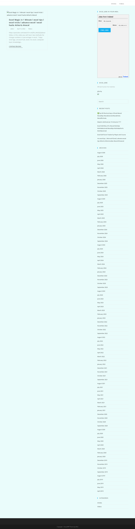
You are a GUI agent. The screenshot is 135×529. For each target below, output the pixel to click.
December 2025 (102, 183)
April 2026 (100, 168)
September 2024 (102, 241)
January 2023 (101, 318)
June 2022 (100, 345)
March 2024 (101, 264)
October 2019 (101, 468)
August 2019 (101, 476)
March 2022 (101, 356)
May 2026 (100, 164)
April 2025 (100, 214)
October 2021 (101, 376)
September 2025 (102, 195)
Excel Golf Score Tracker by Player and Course (111, 135)
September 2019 (102, 472)
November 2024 (102, 233)
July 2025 (100, 203)
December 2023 (102, 276)
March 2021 (101, 403)
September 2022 (102, 333)
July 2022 (100, 341)
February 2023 (101, 314)
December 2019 (102, 460)
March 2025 (101, 218)
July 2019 (100, 479)
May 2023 (100, 303)
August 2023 (101, 291)
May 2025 (100, 210)
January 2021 (101, 410)
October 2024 (101, 237)
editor (12, 29)
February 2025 (101, 222)
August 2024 (101, 245)
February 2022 (101, 360)
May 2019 (100, 487)
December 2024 (102, 230)
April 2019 (100, 491)
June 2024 (100, 253)
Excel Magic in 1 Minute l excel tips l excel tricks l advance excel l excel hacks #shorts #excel (26, 22)
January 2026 (101, 180)
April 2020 (100, 445)
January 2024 (101, 272)
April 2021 (100, 399)
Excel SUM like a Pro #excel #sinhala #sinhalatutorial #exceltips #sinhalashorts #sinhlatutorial (110, 128)
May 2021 (100, 395)
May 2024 (100, 256)
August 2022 (101, 337)
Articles (99, 503)
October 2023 (101, 283)
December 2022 (102, 322)
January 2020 (101, 456)
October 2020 (101, 422)
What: (100, 21)
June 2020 (100, 437)
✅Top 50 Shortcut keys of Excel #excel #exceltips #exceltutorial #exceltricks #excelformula (109, 115)
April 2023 (100, 306)
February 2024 (101, 268)
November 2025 (102, 187)
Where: (115, 25)
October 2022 (101, 330)
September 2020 (102, 426)
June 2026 (100, 160)
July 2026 (100, 156)
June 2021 (100, 391)
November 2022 (102, 326)
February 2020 (101, 453)
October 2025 (101, 191)
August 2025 (101, 199)
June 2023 (100, 299)
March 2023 (101, 310)
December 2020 (102, 414)
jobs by (121, 77)
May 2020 (100, 441)
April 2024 (100, 260)
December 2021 (102, 368)
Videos (30, 29)
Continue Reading (15, 46)
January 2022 (101, 364)
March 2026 (101, 172)
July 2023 (100, 295)
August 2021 (101, 383)
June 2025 (100, 206)
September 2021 (102, 379)
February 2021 (101, 406)
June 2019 (100, 483)
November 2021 (102, 372)
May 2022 (100, 349)
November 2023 (102, 280)
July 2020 (100, 433)
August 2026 (101, 153)
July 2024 (100, 249)
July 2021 (100, 387)
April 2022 (100, 353)
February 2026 (101, 176)
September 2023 (102, 287)
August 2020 (101, 429)
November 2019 (102, 464)
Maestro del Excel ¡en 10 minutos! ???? (109, 122)
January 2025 (101, 226)
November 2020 (102, 418)
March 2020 (101, 449)
